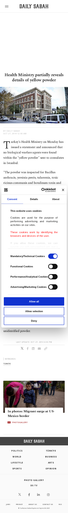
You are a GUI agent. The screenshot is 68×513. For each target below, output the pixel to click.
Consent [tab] (12, 199)
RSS (60, 504)
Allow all (34, 301)
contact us (48, 504)
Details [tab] (34, 199)
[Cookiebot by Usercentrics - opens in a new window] (42, 190)
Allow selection (34, 311)
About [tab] (55, 199)
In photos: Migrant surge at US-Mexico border (31, 413)
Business (51, 456)
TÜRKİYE (51, 450)
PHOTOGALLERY (20, 422)
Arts (51, 462)
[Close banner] (63, 190)
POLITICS (17, 450)
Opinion (51, 468)
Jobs (8, 504)
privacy (19, 504)
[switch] (53, 266)
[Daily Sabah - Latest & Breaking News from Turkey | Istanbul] (33, 6)
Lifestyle (17, 462)
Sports (17, 468)
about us (33, 504)
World (17, 456)
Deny (34, 320)
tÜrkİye (7, 363)
